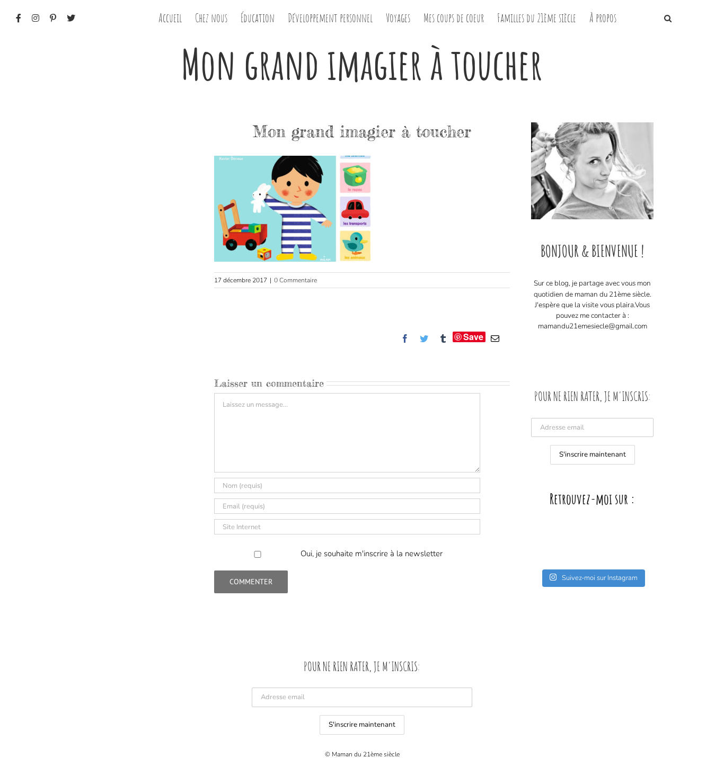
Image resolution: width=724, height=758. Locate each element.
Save (473, 337)
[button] (668, 17)
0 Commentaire (295, 280)
